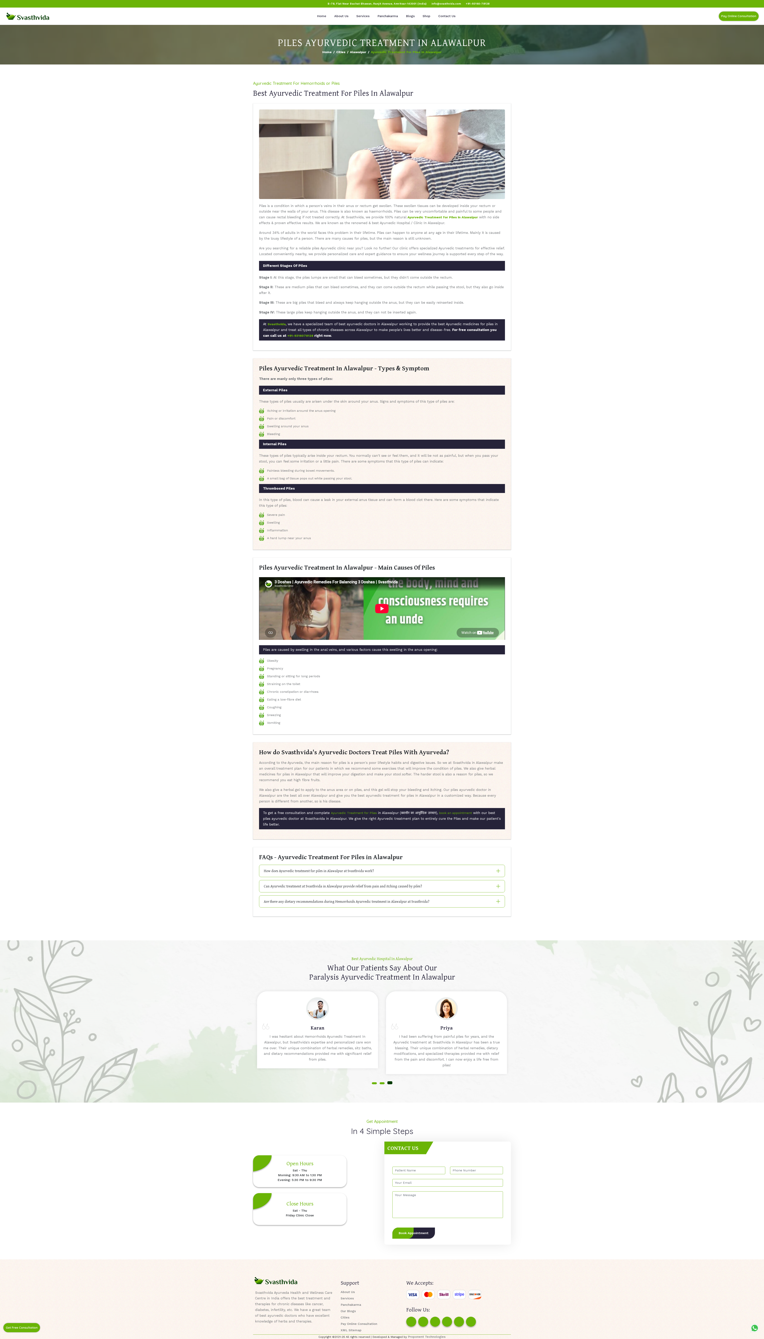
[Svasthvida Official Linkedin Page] (40, 4)
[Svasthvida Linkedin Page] (459, 1322)
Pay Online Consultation (738, 16)
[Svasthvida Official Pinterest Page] (33, 4)
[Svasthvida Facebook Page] (411, 1322)
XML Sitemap (351, 1330)
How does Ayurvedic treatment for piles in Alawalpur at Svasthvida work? (319, 870)
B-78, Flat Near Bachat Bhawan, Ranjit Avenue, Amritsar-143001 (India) (377, 3)
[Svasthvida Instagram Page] (423, 1322)
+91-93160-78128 (478, 3)
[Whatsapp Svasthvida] (755, 1328)
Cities (340, 52)
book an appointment (455, 813)
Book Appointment (414, 1233)
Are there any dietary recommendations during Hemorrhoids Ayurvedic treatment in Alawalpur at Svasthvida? (346, 901)
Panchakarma (387, 16)
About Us (341, 16)
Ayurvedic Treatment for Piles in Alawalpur (442, 217)
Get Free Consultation (22, 1327)
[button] (374, 1082)
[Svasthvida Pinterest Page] (447, 1322)
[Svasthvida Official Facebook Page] (10, 4)
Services (362, 16)
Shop (426, 16)
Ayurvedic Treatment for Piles (354, 813)
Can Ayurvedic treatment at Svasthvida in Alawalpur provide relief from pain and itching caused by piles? (343, 886)
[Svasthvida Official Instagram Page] (17, 4)
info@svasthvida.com (446, 3)
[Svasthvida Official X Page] (25, 4)
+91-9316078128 (300, 336)
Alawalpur (358, 52)
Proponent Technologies (426, 1337)
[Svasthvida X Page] (435, 1322)
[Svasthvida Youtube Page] (48, 4)
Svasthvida (277, 324)
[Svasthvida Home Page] (28, 16)
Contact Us (446, 16)
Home (321, 16)
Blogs (410, 16)
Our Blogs (348, 1311)
